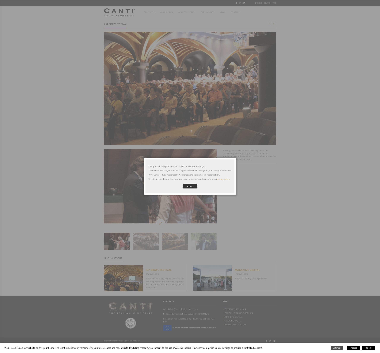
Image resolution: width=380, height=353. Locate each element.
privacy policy (223, 179)
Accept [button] (354, 347)
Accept (189, 186)
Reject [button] (368, 347)
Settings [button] (336, 347)
